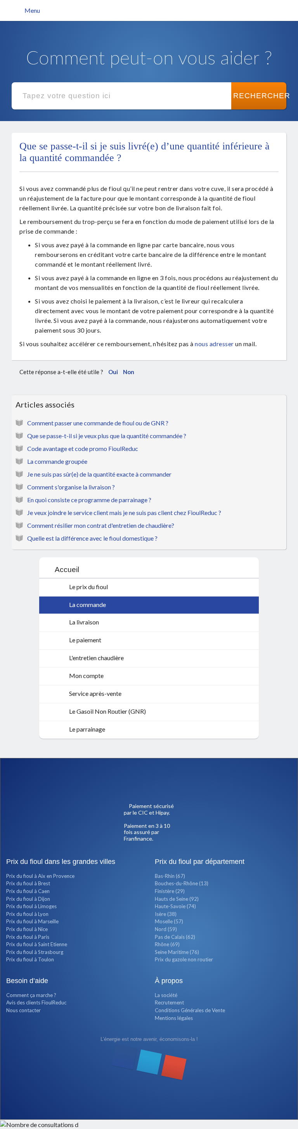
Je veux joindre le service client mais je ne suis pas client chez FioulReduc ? (124, 512)
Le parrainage (86, 729)
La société (166, 995)
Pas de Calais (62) (175, 937)
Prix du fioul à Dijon (28, 899)
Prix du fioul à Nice (27, 929)
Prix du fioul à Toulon (30, 959)
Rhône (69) (167, 944)
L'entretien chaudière (96, 657)
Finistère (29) (170, 891)
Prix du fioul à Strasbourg (34, 952)
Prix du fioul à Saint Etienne (36, 944)
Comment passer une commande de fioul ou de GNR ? (97, 423)
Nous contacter (23, 1010)
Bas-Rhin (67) (170, 876)
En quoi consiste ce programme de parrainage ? (89, 499)
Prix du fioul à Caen (28, 891)
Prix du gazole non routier (184, 959)
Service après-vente (94, 693)
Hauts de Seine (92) (177, 899)
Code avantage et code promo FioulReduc (82, 448)
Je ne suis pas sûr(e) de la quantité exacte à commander (99, 474)
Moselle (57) (169, 921)
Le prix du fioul (88, 586)
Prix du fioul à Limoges (31, 906)
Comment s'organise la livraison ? (71, 487)
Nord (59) (166, 929)
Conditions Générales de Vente (190, 1010)
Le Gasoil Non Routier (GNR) (107, 711)
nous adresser (214, 343)
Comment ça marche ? (31, 995)
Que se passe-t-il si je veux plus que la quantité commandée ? (106, 435)
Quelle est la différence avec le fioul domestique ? (92, 538)
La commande (87, 604)
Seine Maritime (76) (177, 952)
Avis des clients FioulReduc (36, 1002)
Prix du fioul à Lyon (27, 914)
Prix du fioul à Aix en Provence (40, 876)
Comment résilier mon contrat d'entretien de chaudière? (100, 525)
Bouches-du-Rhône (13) (181, 883)
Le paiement (84, 639)
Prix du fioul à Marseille (32, 921)
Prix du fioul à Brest (28, 883)
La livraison (83, 622)
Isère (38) (166, 914)
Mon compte (86, 675)
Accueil (67, 569)
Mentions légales (174, 1018)
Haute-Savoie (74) (175, 906)
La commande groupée (57, 461)
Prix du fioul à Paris (27, 937)
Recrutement (169, 1002)
